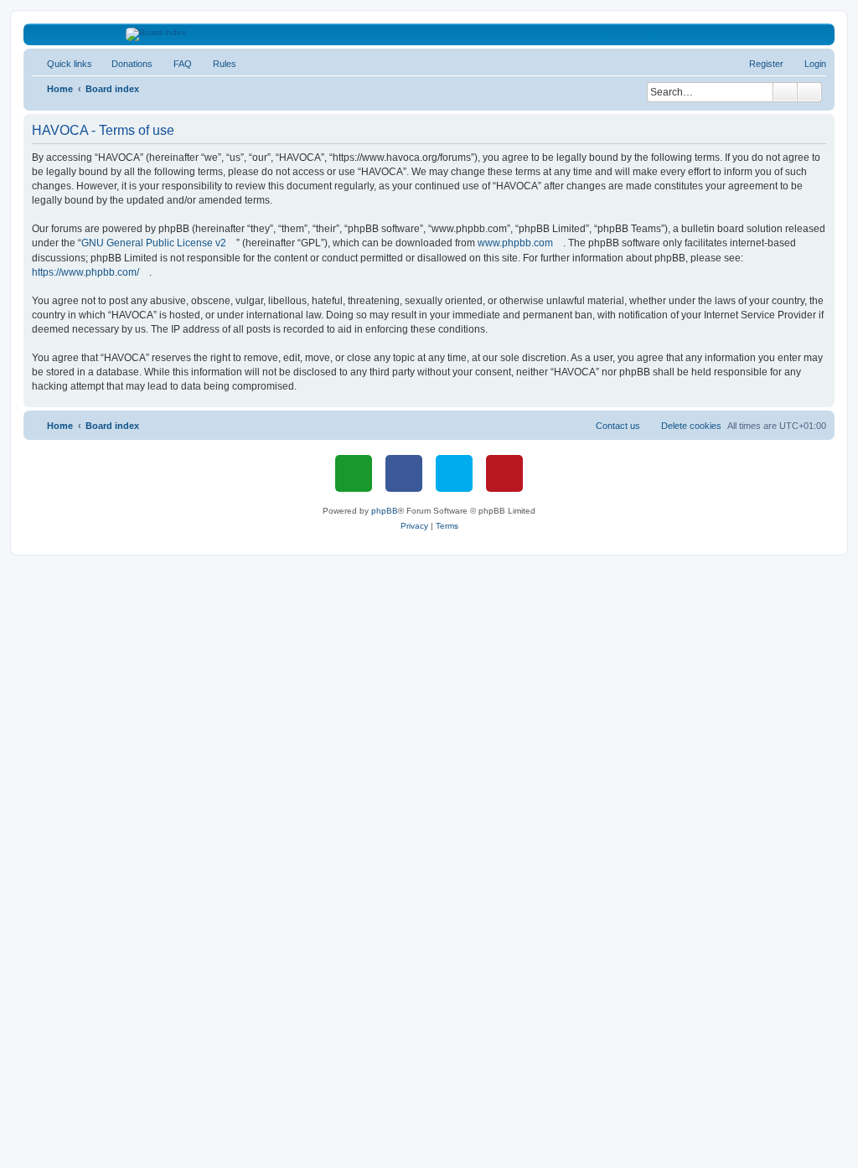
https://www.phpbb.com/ (85, 272)
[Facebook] (403, 473)
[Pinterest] (504, 473)
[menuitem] (124, 64)
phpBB (384, 510)
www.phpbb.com (515, 243)
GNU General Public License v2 (153, 243)
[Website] (353, 473)
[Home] (429, 34)
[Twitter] (454, 473)
